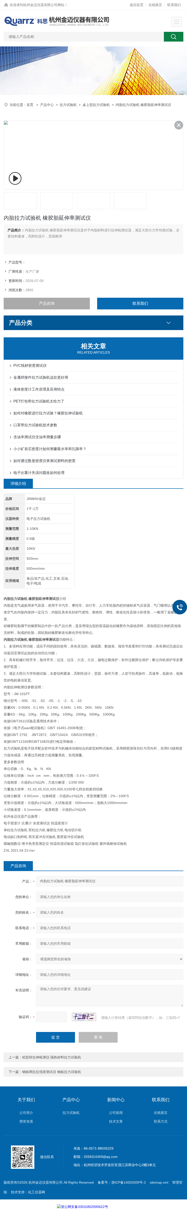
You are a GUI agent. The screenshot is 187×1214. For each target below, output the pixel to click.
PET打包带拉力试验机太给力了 (38, 401)
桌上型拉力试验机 (96, 105)
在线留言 (155, 5)
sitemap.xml (159, 1182)
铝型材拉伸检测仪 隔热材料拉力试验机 (51, 1057)
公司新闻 (116, 1113)
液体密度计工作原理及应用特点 (39, 389)
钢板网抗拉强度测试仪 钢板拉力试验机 (51, 1072)
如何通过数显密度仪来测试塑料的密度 (44, 461)
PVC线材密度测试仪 (30, 365)
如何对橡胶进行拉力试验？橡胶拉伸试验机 (48, 413)
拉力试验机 (68, 105)
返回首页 (136, 5)
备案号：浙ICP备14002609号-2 (122, 1182)
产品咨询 (47, 303)
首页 (30, 105)
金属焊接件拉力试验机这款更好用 (40, 377)
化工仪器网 (36, 1192)
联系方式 (161, 1121)
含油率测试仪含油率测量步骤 (37, 437)
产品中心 (47, 105)
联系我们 (174, 5)
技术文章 (116, 1121)
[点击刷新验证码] (84, 1017)
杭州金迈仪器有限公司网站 (43, 5)
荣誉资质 (26, 1121)
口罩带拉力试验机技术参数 (35, 425)
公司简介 (26, 1113)
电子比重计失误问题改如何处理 (39, 473)
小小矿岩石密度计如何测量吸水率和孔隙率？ (49, 449)
